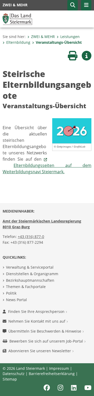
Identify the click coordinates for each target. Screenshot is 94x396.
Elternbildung (18, 42)
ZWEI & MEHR (43, 36)
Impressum (59, 368)
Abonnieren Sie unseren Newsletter (40, 350)
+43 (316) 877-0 (31, 236)
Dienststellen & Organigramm (32, 273)
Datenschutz (14, 373)
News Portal (16, 299)
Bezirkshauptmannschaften (30, 280)
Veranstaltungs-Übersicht (59, 42)
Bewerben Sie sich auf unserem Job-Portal (46, 341)
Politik (11, 293)
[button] (72, 5)
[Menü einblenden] (86, 5)
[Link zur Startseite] (17, 18)
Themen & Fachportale (26, 286)
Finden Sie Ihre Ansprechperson (37, 311)
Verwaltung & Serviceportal (30, 267)
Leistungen (70, 36)
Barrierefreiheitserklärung (52, 373)
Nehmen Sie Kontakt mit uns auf (37, 321)
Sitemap (10, 379)
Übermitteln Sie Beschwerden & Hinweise (45, 331)
